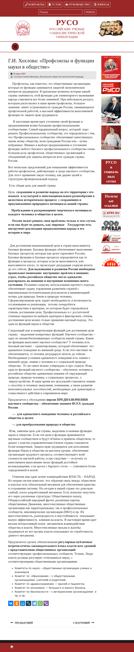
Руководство (79, 4)
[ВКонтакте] (10, 603)
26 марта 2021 (19, 74)
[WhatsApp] (40, 603)
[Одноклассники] (16, 603)
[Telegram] (34, 603)
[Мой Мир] (22, 603)
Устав (56, 4)
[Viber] (46, 603)
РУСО (67, 22)
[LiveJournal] (28, 603)
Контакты (36, 4)
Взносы (103, 4)
